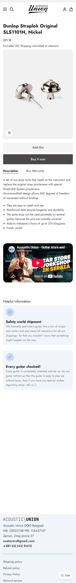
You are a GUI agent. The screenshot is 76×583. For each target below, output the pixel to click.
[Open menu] (3, 9)
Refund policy (11, 568)
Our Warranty (35, 171)
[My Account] (63, 9)
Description (10, 171)
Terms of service (12, 581)
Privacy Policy (11, 574)
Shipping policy (12, 562)
